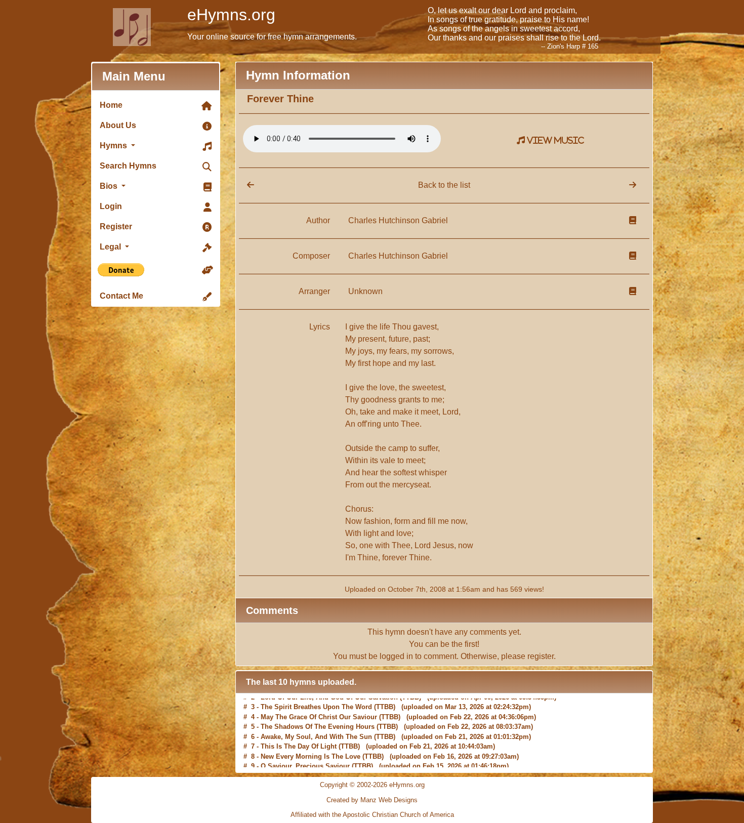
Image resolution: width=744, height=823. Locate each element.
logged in (396, 656)
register (540, 656)
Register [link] (116, 226)
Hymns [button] (114, 145)
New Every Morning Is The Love (310, 752)
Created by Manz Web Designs (372, 800)
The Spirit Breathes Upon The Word (316, 703)
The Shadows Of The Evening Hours (318, 723)
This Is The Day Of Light (299, 743)
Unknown (365, 291)
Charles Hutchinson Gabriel (398, 220)
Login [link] (111, 206)
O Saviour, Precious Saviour (305, 762)
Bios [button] (109, 186)
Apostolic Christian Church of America (398, 814)
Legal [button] (111, 246)
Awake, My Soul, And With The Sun (316, 732)
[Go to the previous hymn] (246, 185)
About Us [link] (118, 125)
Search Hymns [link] (128, 165)
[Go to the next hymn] (632, 185)
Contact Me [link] (121, 296)
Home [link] (111, 105)
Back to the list (444, 185)
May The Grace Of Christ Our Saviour (319, 713)
